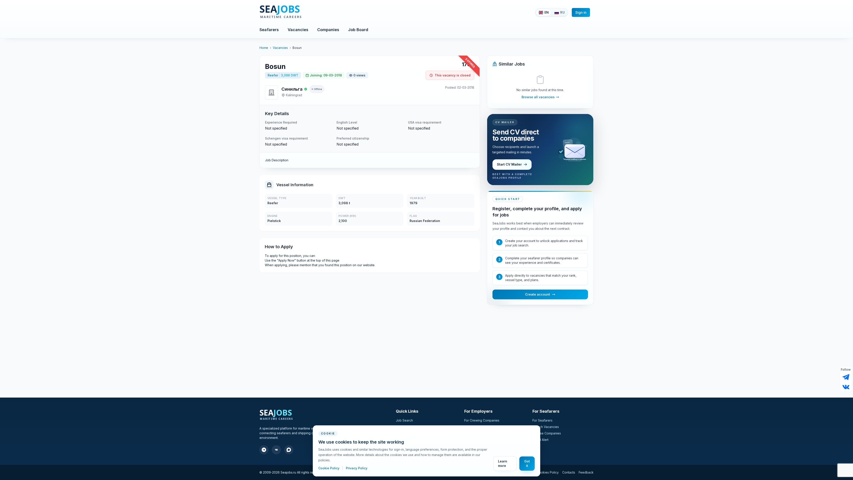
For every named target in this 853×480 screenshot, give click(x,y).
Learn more (502, 463)
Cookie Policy (329, 468)
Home (263, 48)
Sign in (580, 12)
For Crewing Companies (481, 420)
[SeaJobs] (295, 12)
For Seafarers (542, 420)
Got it (527, 463)
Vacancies (298, 29)
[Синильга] (271, 92)
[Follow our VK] (846, 387)
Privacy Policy (356, 468)
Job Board (358, 29)
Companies (328, 29)
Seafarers (269, 29)
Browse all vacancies (538, 97)
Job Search (404, 420)
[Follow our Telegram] (846, 377)
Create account (537, 294)
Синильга (292, 89)
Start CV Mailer (509, 164)
